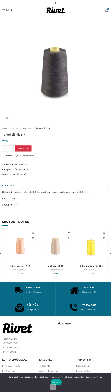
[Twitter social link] (14, 174)
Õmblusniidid (26, 128)
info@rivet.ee (33, 309)
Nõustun (56, 382)
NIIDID (14, 128)
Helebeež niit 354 (56, 266)
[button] (33, 238)
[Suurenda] (7, 118)
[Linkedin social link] (21, 174)
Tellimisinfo (44, 365)
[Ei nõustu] (53, 387)
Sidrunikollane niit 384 (91, 266)
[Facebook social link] (55, 3)
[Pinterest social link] (18, 174)
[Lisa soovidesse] (33, 233)
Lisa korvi (23, 148)
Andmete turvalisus (48, 371)
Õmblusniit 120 (42, 128)
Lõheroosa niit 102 (20, 266)
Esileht (5, 128)
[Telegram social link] (25, 174)
